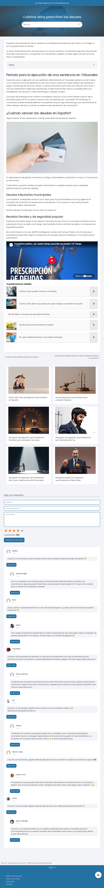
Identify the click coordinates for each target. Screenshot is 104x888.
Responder (11, 565)
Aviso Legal (10, 881)
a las (13, 553)
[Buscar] (78, 24)
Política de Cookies (13, 879)
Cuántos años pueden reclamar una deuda (21, 357)
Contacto (9, 884)
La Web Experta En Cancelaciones (52, 3)
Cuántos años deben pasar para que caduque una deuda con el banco (77, 357)
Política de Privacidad (14, 876)
